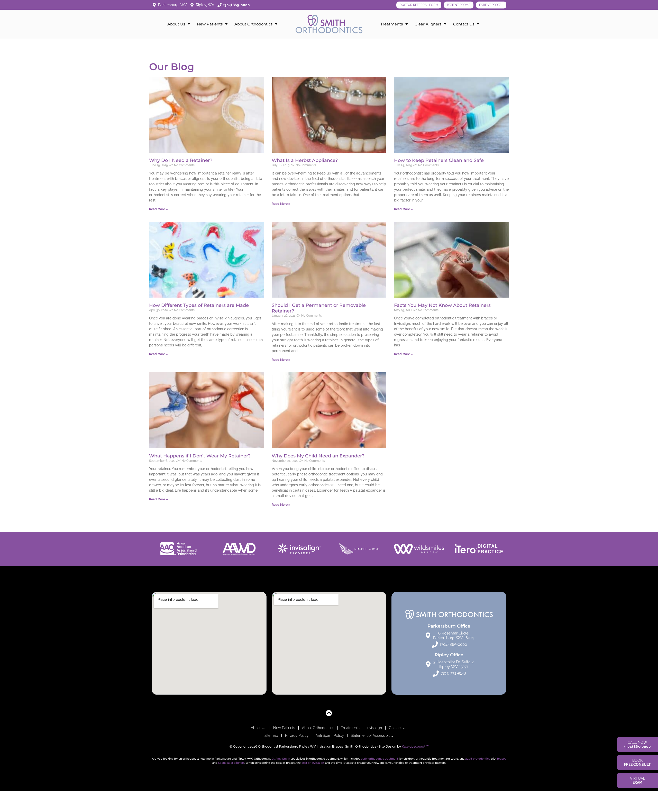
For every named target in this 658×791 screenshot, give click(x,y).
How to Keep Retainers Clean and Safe (439, 160)
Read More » (158, 209)
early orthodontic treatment (379, 758)
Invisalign (374, 728)
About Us (176, 24)
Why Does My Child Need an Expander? (318, 456)
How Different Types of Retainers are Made (199, 305)
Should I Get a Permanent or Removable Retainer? (319, 308)
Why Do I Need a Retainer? (180, 160)
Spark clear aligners (231, 763)
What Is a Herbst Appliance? (305, 160)
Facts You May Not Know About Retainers (442, 305)
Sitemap (271, 735)
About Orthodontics (253, 24)
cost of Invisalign (312, 763)
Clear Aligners (428, 24)
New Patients (210, 24)
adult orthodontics (477, 758)
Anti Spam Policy (330, 735)
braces (501, 758)
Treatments (391, 24)
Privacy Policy (297, 735)
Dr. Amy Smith (280, 758)
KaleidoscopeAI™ (415, 746)
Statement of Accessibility (372, 735)
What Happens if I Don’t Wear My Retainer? (200, 456)
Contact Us (463, 24)
